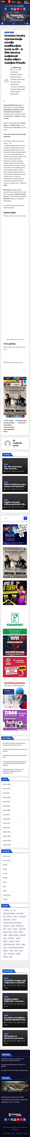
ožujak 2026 (6, 806)
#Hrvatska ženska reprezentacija (15, 83)
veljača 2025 (6, 832)
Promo (5, 882)
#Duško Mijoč (14, 72)
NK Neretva (11, 938)
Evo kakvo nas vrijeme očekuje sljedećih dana (15, 1018)
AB (14, 910)
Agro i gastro (20, 913)
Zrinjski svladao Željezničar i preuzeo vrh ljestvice (13, 1001)
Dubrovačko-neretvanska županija (12, 922)
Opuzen (18, 941)
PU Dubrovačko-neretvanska (16, 947)
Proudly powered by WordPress (10, 1127)
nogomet (18, 938)
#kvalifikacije (21, 86)
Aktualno (25, 1133)
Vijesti (11, 32)
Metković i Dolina (7, 932)
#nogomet (13, 89)
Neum (4, 938)
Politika (5, 878)
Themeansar (15, 1129)
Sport (4, 886)
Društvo (7, 32)
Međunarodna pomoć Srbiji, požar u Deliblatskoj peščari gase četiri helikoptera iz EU (13, 771)
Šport (11, 957)
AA (11, 910)
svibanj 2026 (6, 797)
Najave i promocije (13, 935)
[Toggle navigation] (14, 23)
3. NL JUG (6, 910)
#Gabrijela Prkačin (15, 77)
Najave (5, 935)
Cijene (15, 916)
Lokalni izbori (22, 929)
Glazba (5, 869)
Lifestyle (15, 929)
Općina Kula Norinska (8, 944)
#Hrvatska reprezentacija (17, 79)
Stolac (11, 950)
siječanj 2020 (7, 845)
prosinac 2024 (7, 840)
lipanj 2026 (6, 793)
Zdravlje (5, 899)
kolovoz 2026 (7, 784)
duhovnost (6, 926)
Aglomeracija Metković (9, 913)
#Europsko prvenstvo (16, 74)
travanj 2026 (6, 801)
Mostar (15, 932)
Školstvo (5, 957)
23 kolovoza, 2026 (11, 985)
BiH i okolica (6, 856)
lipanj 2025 (6, 814)
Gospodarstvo (19, 926)
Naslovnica (23, 935)
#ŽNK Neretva (14, 94)
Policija (18, 944)
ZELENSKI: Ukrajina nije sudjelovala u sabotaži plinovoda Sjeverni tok (15, 982)
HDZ (4, 929)
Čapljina (18, 953)
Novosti (5, 873)
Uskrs (16, 950)
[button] (24, 23)
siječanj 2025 (7, 836)
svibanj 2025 (6, 819)
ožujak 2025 (6, 827)
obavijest (11, 941)
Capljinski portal (16, 67)
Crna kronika (6, 860)
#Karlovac (14, 86)
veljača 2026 (6, 810)
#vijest (23, 89)
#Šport (18, 89)
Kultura (9, 929)
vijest (21, 950)
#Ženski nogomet (15, 91)
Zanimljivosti (6, 895)
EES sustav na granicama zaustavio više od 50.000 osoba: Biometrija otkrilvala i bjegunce (15, 763)
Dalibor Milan (6, 919)
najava (21, 932)
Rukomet (5, 950)
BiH (4, 916)
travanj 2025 (6, 823)
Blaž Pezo (9, 916)
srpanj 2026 (6, 788)
